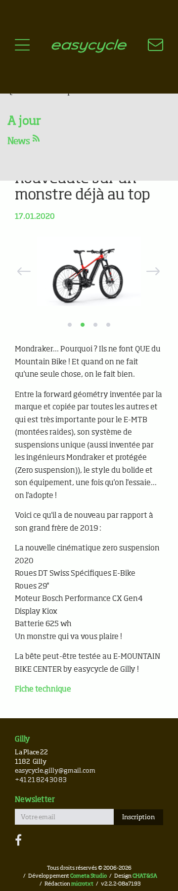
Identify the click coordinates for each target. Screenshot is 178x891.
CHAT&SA (145, 876)
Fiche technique (43, 689)
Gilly (22, 739)
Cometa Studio (88, 876)
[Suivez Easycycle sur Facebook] (18, 841)
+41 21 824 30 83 (41, 780)
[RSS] (36, 139)
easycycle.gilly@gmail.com (55, 771)
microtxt (82, 884)
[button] (22, 271)
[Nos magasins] (149, 46)
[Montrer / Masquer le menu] (22, 46)
